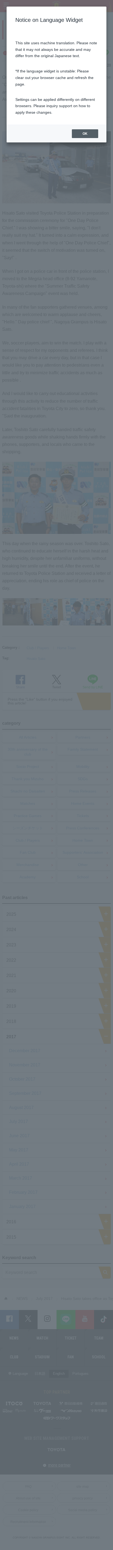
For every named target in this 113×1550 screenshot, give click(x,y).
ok (85, 134)
